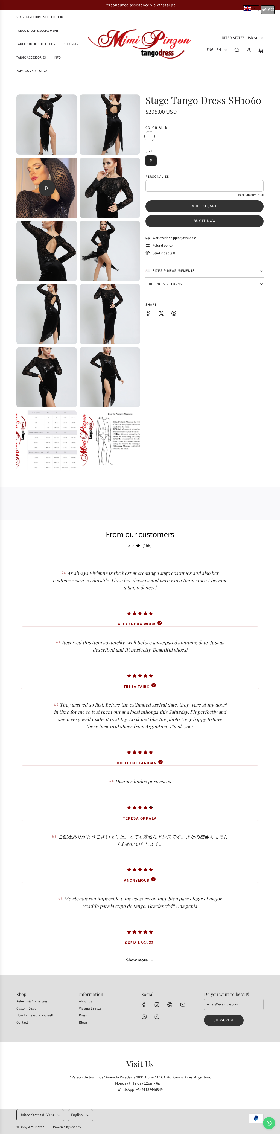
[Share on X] (161, 314)
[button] (251, 8)
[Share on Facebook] (148, 314)
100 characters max (251, 195)
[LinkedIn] (144, 1017)
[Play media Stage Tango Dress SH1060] (47, 188)
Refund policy (163, 245)
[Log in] (249, 50)
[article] (140, 592)
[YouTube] (183, 1005)
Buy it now (205, 221)
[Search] (237, 50)
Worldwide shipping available (174, 237)
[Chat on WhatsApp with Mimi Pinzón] (269, 1123)
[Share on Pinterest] (174, 314)
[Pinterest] (170, 1005)
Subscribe (224, 1020)
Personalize (157, 176)
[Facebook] (144, 1005)
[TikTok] (157, 1017)
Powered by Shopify (67, 1127)
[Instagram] (157, 1005)
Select (267, 9)
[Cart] (261, 50)
